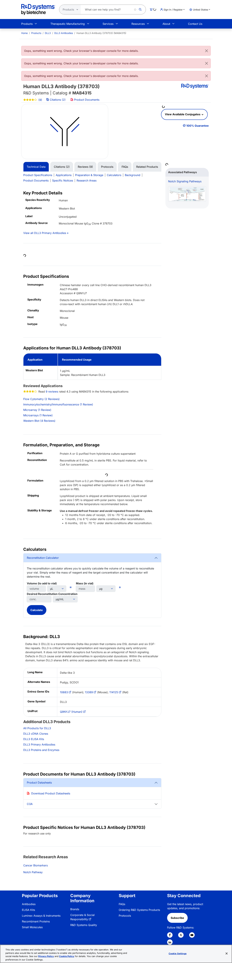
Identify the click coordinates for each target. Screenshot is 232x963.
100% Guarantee (197, 125)
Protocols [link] (125, 915)
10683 (64, 692)
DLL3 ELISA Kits (33, 739)
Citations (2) (57, 99)
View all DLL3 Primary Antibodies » (45, 233)
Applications (64, 175)
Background (132, 175)
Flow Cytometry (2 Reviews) (41, 399)
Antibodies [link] (28, 904)
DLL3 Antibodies (63, 33)
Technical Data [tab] (36, 166)
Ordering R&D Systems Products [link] (139, 910)
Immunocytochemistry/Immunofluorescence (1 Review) (58, 404)
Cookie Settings (177, 953)
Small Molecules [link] (32, 927)
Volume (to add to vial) (42, 583)
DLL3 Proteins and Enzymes (41, 750)
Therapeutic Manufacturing (67, 23)
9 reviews (52, 391)
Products (27, 23)
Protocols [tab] (107, 166)
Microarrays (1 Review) (38, 415)
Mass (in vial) (84, 583)
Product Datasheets (39, 782)
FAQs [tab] (125, 166)
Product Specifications (37, 175)
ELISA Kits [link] (28, 910)
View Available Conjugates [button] (183, 114)
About (166, 23)
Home (24, 33)
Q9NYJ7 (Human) (71, 711)
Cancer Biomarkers (35, 865)
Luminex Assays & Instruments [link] (41, 915)
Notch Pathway (33, 872)
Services (108, 23)
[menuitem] (24, 33)
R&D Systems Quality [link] (83, 925)
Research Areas (86, 180)
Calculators (114, 175)
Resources (138, 23)
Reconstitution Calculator (43, 557)
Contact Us (195, 23)
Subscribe (177, 918)
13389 (89, 692)
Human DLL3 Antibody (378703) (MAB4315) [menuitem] (101, 33)
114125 (113, 692)
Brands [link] (74, 909)
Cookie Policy (66, 956)
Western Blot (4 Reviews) (39, 420)
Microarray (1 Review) (37, 410)
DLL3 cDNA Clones (35, 733)
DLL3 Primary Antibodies (39, 744)
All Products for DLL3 (37, 728)
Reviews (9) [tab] (85, 166)
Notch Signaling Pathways (184, 181)
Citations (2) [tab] (62, 166)
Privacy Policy (46, 956)
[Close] (206, 51)
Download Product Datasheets (50, 793)
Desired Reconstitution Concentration (52, 594)
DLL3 (48, 33)
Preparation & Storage (89, 175)
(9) (40, 100)
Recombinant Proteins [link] (36, 921)
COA (30, 804)
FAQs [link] (122, 904)
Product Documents (86, 99)
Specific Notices (62, 180)
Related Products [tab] (147, 166)
